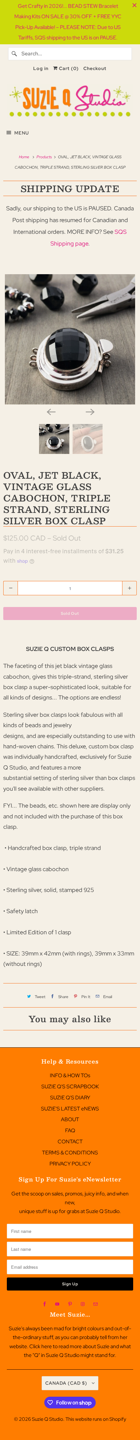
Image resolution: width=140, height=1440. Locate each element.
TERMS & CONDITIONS (70, 1152)
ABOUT (70, 1119)
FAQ (70, 1130)
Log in (41, 68)
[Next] (89, 411)
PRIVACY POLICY (70, 1163)
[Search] (14, 53)
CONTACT (70, 1141)
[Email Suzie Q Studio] (95, 1304)
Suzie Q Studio (47, 1419)
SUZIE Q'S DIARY (70, 1097)
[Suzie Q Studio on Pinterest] (70, 1304)
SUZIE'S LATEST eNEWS (70, 1108)
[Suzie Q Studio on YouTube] (57, 1304)
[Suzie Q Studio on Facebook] (44, 1304)
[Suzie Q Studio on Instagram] (82, 1304)
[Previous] (50, 411)
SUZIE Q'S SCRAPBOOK (70, 1086)
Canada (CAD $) (67, 1383)
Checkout (94, 68)
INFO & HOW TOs (70, 1075)
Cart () (68, 68)
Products (44, 157)
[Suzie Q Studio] (70, 101)
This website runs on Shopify (95, 1419)
